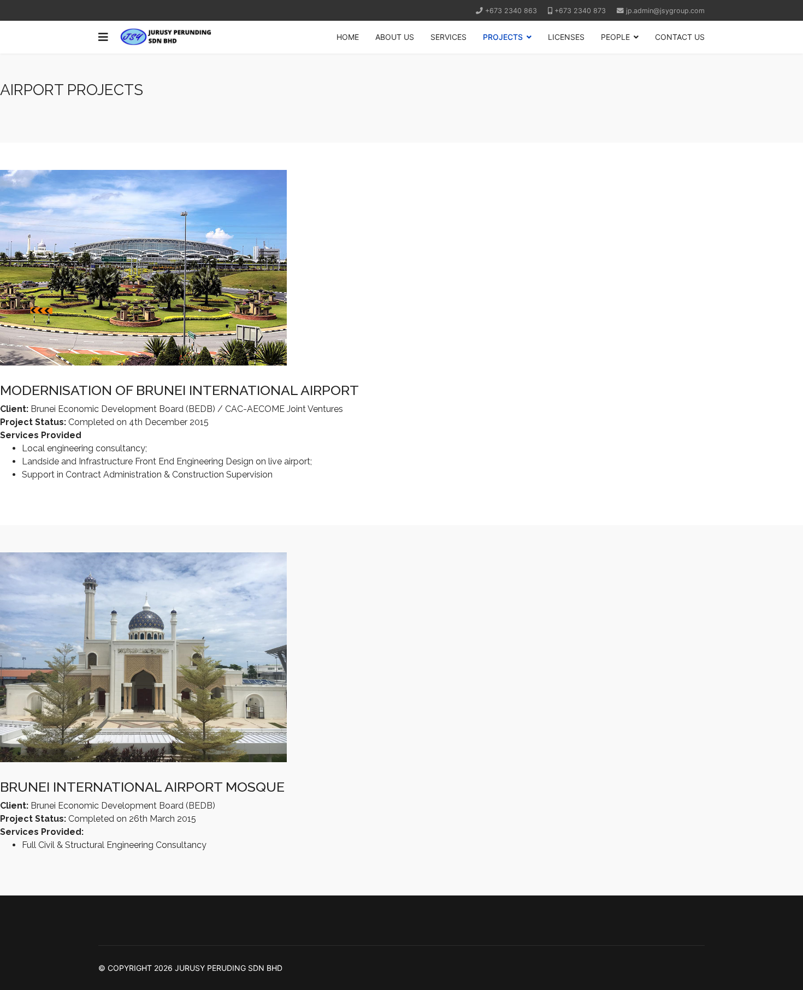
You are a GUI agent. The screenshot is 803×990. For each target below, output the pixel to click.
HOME (347, 37)
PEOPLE (615, 37)
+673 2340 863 (511, 11)
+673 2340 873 (580, 11)
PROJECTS (503, 37)
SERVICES (448, 37)
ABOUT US (394, 37)
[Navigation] (103, 37)
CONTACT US (680, 37)
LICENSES (566, 37)
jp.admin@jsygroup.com (665, 11)
